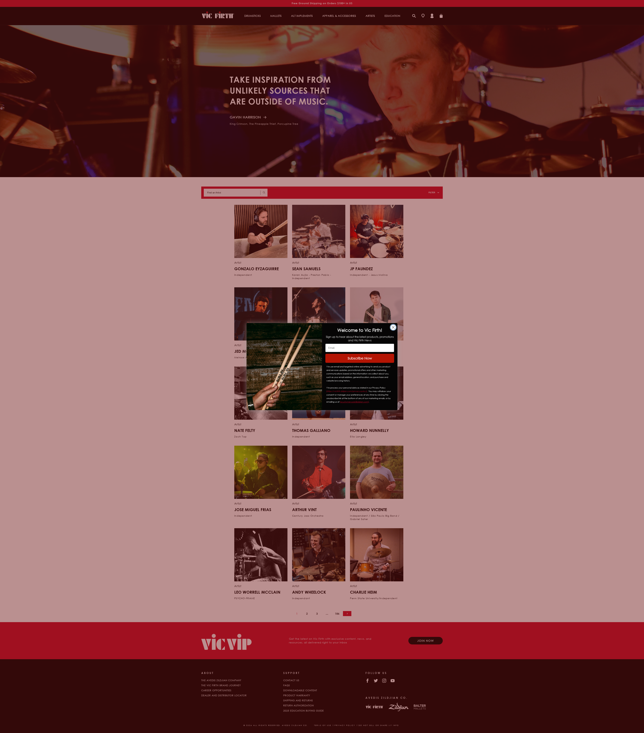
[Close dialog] (393, 327)
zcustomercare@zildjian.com (354, 401)
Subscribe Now (360, 358)
